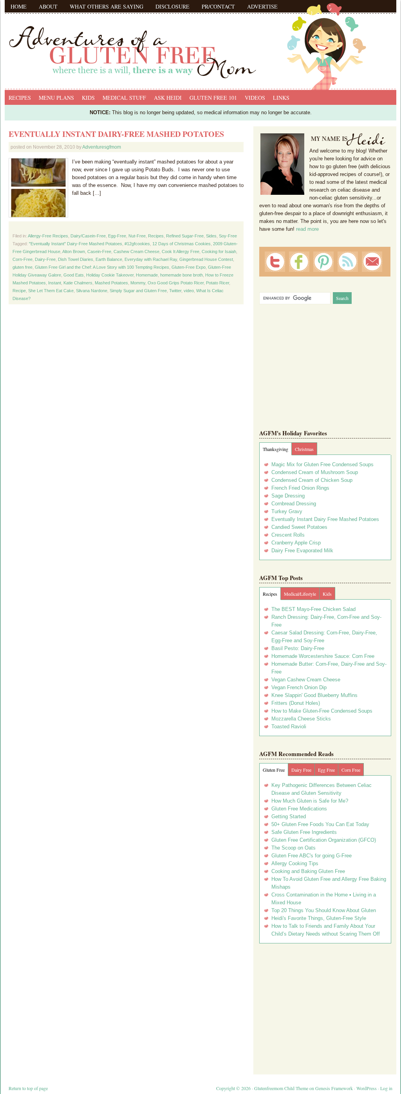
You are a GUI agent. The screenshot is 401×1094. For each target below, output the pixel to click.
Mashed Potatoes (111, 282)
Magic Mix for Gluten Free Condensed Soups (322, 464)
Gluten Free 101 (213, 97)
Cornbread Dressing (293, 504)
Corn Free (350, 770)
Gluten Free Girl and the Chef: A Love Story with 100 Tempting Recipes (102, 267)
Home (19, 6)
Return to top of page (28, 1088)
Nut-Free (137, 236)
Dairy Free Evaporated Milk (302, 550)
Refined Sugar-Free (185, 236)
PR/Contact (218, 6)
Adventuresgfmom (101, 147)
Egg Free (326, 770)
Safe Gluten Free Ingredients (304, 832)
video (189, 290)
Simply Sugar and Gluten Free (138, 290)
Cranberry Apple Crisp (296, 543)
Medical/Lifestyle (300, 594)
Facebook (299, 261)
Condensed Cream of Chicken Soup (311, 480)
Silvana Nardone (91, 290)
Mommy (137, 282)
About (48, 6)
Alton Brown (73, 251)
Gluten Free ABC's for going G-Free (311, 856)
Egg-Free (117, 236)
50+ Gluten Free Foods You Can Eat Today (320, 824)
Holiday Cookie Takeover (110, 275)
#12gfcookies (137, 243)
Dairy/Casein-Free (88, 236)
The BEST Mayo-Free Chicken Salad (313, 609)
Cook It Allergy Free (180, 251)
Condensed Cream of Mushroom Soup (314, 472)
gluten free (23, 267)
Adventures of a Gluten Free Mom (200, 43)
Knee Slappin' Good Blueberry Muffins (314, 695)
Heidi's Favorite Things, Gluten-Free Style (318, 918)
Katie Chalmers (77, 282)
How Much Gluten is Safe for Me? (309, 801)
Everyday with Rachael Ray (151, 259)
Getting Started (288, 816)
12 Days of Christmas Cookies (181, 243)
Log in (386, 1088)
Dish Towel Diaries (75, 259)
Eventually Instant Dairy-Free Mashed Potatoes (116, 134)
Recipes (20, 97)
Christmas (304, 449)
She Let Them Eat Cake (51, 290)
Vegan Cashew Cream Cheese (305, 680)
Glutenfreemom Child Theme (281, 1088)
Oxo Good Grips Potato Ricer (176, 282)
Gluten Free (274, 770)
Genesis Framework (334, 1088)
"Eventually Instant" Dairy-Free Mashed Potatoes (75, 243)
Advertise (262, 6)
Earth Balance (109, 259)
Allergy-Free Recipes (48, 236)
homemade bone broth (181, 275)
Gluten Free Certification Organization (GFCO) (323, 840)
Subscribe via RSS (348, 261)
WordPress (366, 1088)
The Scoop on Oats (293, 848)
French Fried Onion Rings (300, 488)
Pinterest (323, 261)
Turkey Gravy (286, 511)
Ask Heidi (168, 97)
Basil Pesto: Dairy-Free (297, 648)
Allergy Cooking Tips (294, 863)
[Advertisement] (325, 1006)
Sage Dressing (288, 496)
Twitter (175, 290)
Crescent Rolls (288, 535)
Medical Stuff (124, 97)
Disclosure (172, 6)
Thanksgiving (275, 449)
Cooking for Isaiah (219, 251)
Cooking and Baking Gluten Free (308, 871)
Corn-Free (23, 259)
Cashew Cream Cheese (136, 251)
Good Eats (73, 275)
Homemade (147, 275)
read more (307, 229)
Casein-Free (99, 251)
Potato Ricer (217, 282)
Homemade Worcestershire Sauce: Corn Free (322, 656)
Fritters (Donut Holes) (295, 703)
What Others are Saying (106, 6)
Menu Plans (56, 97)
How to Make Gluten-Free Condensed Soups (321, 711)
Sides (211, 236)
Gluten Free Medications (299, 809)
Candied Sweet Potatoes (299, 527)
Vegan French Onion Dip (299, 687)
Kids (88, 97)
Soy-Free (228, 236)
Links (281, 97)
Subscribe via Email (372, 261)
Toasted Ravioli (288, 726)
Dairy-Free (45, 259)
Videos (255, 97)
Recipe (19, 290)
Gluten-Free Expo (189, 267)
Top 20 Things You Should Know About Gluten (323, 910)
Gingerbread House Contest (206, 259)
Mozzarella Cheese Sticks (301, 719)
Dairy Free (301, 770)
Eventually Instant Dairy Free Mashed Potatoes (325, 519)
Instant (54, 282)
